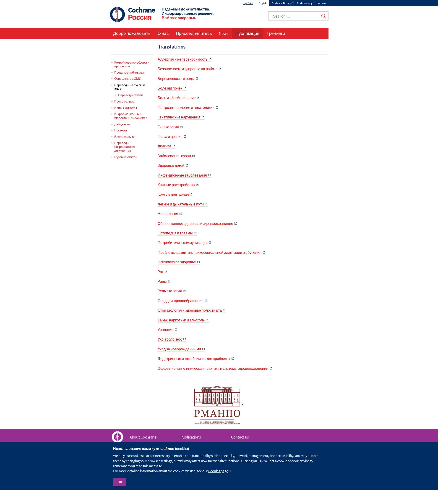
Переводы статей (130, 95)
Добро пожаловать (131, 33)
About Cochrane (143, 437)
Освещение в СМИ (127, 79)
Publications (190, 437)
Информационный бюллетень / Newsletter (130, 116)
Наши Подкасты (125, 108)
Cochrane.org (304, 3)
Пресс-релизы (124, 101)
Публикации (247, 33)
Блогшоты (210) (125, 137)
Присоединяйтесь (194, 33)
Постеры (120, 130)
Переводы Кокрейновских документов (125, 147)
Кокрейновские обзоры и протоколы (131, 64)
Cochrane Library (281, 3)
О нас (163, 33)
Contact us (240, 437)
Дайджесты (122, 124)
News (223, 33)
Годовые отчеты (125, 157)
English (263, 3)
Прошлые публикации (130, 72)
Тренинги (275, 33)
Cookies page (218, 471)
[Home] (117, 14)
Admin (322, 3)
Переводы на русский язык (129, 87)
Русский (248, 3)
